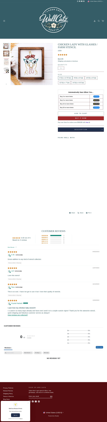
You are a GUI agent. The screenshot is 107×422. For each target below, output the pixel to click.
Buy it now (81, 118)
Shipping (60, 61)
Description (80, 129)
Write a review (99, 347)
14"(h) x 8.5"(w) (78, 82)
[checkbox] (46, 352)
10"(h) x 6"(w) (91, 78)
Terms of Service (8, 396)
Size (60, 74)
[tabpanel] (53, 363)
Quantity (62, 64)
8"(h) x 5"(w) (78, 78)
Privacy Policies (8, 388)
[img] (12, 252)
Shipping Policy (8, 393)
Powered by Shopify (53, 416)
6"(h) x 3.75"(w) (65, 78)
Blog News (6, 399)
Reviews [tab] (8, 348)
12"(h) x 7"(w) (64, 82)
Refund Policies (8, 391)
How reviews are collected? (18, 315)
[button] (62, 55)
